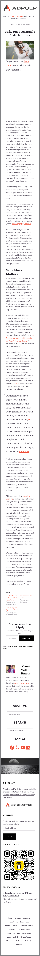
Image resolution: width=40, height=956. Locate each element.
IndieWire (15, 384)
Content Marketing (27, 646)
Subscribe (27, 638)
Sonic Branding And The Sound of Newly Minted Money (11, 598)
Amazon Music (15, 795)
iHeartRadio (7, 798)
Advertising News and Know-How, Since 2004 (18, 894)
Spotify (30, 792)
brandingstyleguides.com (21, 224)
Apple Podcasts (20, 792)
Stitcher (6, 795)
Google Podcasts (28, 795)
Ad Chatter (18, 789)
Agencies (13, 646)
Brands (18, 646)
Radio (5, 648)
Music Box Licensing (21, 683)
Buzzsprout (9, 792)
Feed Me (10, 836)
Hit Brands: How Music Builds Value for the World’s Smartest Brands (20, 338)
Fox (30, 419)
